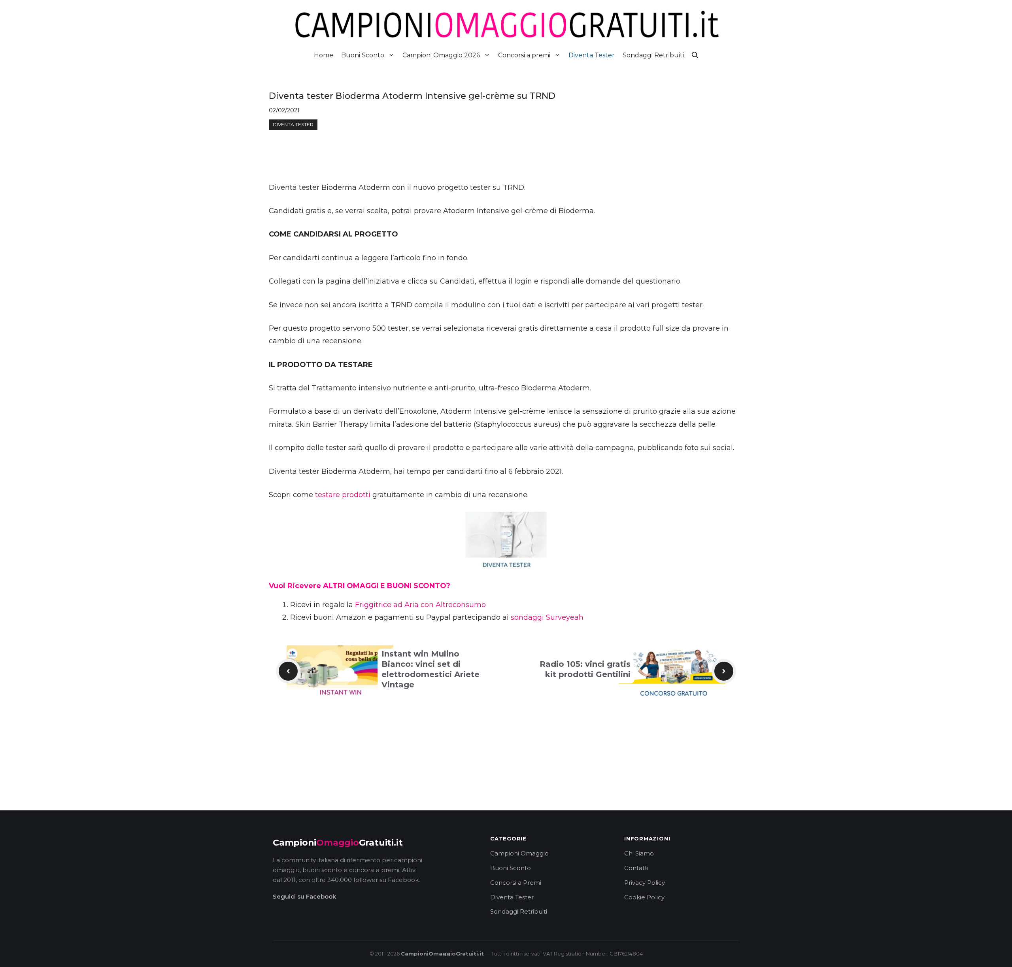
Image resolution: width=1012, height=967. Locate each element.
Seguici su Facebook (304, 896)
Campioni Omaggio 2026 (441, 55)
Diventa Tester (591, 55)
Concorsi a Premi (515, 882)
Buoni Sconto (362, 55)
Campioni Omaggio (519, 853)
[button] (695, 55)
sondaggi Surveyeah (547, 617)
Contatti (636, 868)
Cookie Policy (644, 897)
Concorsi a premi (524, 55)
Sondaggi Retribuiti (653, 55)
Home (323, 55)
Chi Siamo (639, 853)
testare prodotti (342, 494)
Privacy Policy (644, 882)
